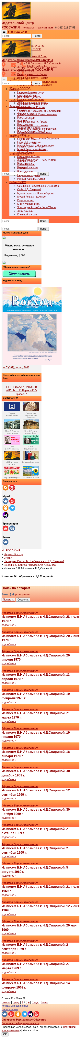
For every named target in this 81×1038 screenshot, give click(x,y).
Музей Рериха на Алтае (31, 196)
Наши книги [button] (16, 100)
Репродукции (25, 171)
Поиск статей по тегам (30, 99)
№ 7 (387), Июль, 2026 (16, 367)
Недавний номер (27, 139)
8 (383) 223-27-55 (18, 31)
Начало (6, 1002)
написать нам (45, 27)
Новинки (22, 157)
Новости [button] (14, 89)
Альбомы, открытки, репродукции (37, 128)
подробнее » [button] (9, 624)
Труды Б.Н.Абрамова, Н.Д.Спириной (39, 110)
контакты (28, 27)
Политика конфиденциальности (20, 1023)
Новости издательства (30, 93)
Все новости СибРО (29, 96)
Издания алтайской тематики (34, 132)
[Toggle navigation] (4, 32)
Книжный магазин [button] (19, 153)
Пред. (16, 1002)
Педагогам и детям (28, 175)
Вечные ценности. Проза (32, 74)
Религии (22, 168)
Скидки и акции (26, 160)
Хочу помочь (25, 211)
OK (5, 1034)
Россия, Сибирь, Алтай (31, 178)
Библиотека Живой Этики (32, 56)
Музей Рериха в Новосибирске (35, 193)
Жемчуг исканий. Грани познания (37, 114)
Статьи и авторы (27, 143)
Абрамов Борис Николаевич (20, 612)
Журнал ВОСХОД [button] (19, 88)
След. (35, 1002)
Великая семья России (31, 107)
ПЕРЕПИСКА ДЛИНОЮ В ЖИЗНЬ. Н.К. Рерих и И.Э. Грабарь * (21, 390)
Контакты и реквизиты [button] (15, 1005)
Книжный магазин (27, 167)
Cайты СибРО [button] (17, 182)
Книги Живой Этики (28, 156)
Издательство (25, 200)
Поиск (36, 35)
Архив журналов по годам (32, 150)
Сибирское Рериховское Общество (38, 138)
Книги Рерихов (26, 164)
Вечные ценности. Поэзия (32, 77)
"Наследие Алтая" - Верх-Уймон (36, 159)
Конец (44, 1002)
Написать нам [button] (10, 1009)
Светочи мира (25, 118)
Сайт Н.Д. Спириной (29, 189)
